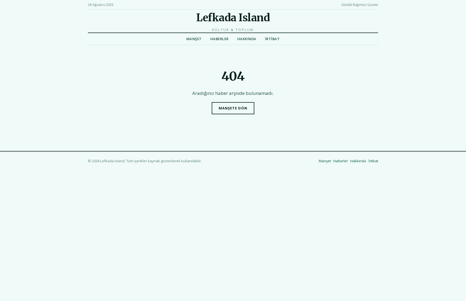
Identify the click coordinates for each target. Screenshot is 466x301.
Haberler (219, 38)
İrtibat (272, 38)
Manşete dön (233, 108)
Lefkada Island (233, 17)
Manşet (194, 38)
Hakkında (246, 38)
